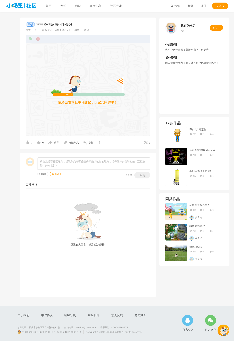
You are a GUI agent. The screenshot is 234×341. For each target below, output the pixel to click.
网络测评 (93, 315)
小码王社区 (21, 6)
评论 (142, 175)
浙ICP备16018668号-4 (69, 332)
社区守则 (70, 315)
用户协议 (47, 315)
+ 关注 (216, 27)
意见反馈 (117, 315)
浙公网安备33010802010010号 (39, 332)
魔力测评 (140, 315)
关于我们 (23, 315)
